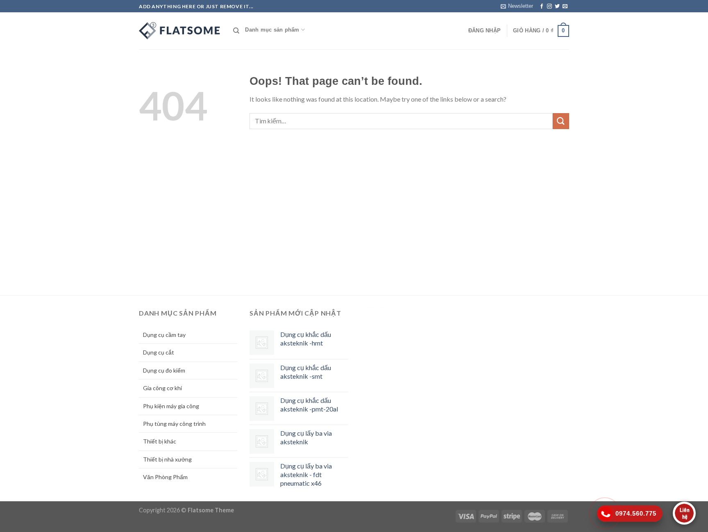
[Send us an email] (565, 6)
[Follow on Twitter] (557, 6)
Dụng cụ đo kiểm (164, 370)
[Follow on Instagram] (549, 6)
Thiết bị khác (159, 441)
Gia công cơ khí (162, 387)
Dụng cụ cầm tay (164, 334)
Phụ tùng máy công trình (174, 423)
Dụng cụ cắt (158, 352)
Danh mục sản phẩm (272, 30)
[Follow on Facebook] (541, 6)
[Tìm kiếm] (236, 30)
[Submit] (561, 121)
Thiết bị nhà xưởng (167, 459)
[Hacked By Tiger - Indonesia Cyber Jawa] (180, 30)
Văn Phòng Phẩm (165, 476)
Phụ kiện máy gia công (171, 405)
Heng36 (371, 308)
